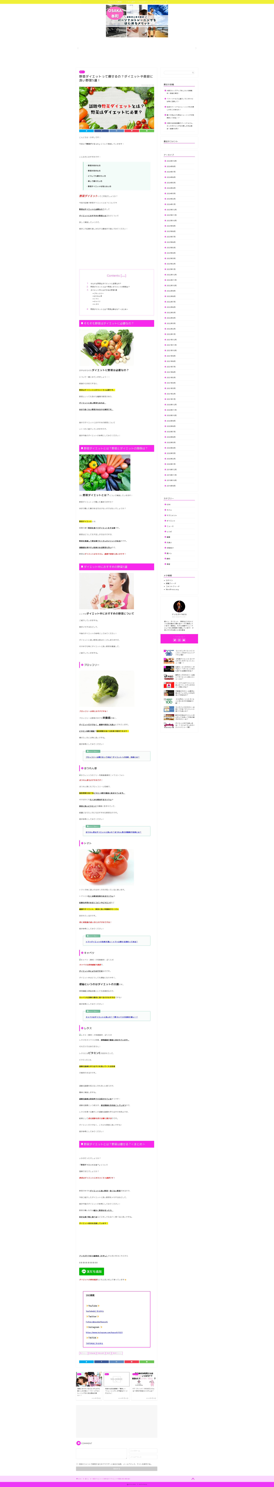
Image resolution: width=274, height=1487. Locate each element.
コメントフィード (173, 586)
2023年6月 (171, 242)
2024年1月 (171, 204)
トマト (96, 299)
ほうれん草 (98, 296)
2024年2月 (171, 199)
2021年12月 (172, 340)
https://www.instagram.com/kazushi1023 (104, 1332)
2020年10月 (172, 415)
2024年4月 (171, 188)
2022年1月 (171, 334)
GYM (168, 504)
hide (123, 276)
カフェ (169, 510)
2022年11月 (172, 280)
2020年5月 (171, 442)
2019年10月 (172, 480)
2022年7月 (171, 302)
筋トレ (82, 72)
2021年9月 (171, 356)
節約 (168, 559)
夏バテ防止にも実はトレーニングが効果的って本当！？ (180, 116)
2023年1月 (171, 269)
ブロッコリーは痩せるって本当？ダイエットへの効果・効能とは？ (113, 757)
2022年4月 (171, 318)
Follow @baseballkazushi (97, 1322)
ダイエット (84, 1353)
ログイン (169, 580)
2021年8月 (171, 361)
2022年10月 (172, 285)
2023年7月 (171, 237)
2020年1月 (171, 464)
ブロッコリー (99, 293)
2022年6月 (171, 307)
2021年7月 (171, 367)
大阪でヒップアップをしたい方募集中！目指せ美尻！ (179, 92)
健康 (168, 537)
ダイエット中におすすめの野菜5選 (104, 290)
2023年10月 (172, 220)
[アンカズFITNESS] (137, 37)
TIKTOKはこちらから (94, 1343)
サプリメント (172, 515)
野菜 (109, 1353)
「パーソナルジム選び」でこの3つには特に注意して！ (180, 100)
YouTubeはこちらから (95, 1311)
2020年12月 (172, 405)
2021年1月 (171, 399)
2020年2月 (171, 459)
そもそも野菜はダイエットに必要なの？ (106, 283)
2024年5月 (171, 183)
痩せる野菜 (101, 1353)
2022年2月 (171, 329)
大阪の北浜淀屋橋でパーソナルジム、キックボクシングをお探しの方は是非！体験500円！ (180, 126)
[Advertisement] (116, 250)
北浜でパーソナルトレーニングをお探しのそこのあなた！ (180, 108)
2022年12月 (172, 275)
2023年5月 (171, 248)
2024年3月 (171, 193)
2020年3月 (171, 453)
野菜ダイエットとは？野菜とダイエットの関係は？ (110, 287)
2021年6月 (171, 372)
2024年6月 (171, 177)
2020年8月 (171, 426)
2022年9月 (171, 291)
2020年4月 (171, 448)
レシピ (169, 532)
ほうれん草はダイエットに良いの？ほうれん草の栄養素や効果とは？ (113, 832)
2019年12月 (172, 469)
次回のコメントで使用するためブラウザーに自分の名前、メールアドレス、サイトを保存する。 (115, 1464)
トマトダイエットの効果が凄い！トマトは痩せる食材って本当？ (112, 942)
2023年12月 (172, 210)
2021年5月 (171, 377)
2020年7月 (171, 432)
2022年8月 (171, 296)
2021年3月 (171, 388)
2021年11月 (172, 345)
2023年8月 (171, 231)
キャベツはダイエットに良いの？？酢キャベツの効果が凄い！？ (112, 1017)
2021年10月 (172, 350)
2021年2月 (171, 394)
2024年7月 (171, 172)
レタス (96, 304)
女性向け (170, 548)
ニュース (170, 526)
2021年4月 (171, 383)
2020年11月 (172, 410)
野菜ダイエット (118, 1353)
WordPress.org (172, 589)
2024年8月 (171, 166)
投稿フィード (171, 583)
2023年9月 (171, 226)
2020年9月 (171, 421)
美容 (168, 564)
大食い (169, 542)
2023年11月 (172, 215)
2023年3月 (171, 258)
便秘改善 (92, 1353)
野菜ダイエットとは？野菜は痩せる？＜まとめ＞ (109, 309)
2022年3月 (171, 323)
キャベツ (97, 301)
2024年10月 (172, 161)
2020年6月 (171, 437)
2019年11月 (172, 475)
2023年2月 (171, 264)
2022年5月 (171, 312)
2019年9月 (171, 486)
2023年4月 (171, 253)
